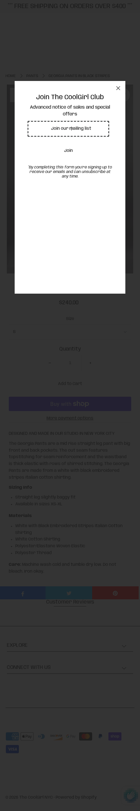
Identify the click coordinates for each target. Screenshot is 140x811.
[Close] (118, 88)
